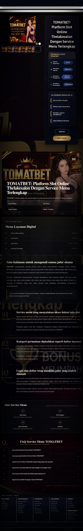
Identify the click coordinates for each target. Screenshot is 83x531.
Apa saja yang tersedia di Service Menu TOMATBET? (28, 456)
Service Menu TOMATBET (72, 515)
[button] (41, 7)
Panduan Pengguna (21, 505)
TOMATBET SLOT (4, 503)
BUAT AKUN (62, 138)
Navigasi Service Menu (22, 501)
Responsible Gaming (38, 512)
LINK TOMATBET (4, 507)
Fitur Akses (70, 501)
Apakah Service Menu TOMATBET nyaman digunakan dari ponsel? (32, 462)
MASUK (62, 132)
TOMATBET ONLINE (4, 505)
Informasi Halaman (71, 507)
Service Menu (70, 503)
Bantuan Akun (53, 505)
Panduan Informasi (38, 503)
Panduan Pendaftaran (55, 510)
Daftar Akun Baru (54, 503)
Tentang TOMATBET (71, 513)
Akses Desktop (20, 510)
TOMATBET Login (54, 501)
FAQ (35, 507)
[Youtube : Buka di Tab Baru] (81, 529)
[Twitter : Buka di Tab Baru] (76, 529)
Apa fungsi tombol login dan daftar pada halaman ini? (29, 474)
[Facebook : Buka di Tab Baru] (74, 529)
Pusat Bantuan (37, 501)
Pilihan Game (20, 503)
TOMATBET (10, 267)
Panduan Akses (20, 507)
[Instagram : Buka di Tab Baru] (78, 529)
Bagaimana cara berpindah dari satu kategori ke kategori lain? (31, 468)
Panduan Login (54, 507)
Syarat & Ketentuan (38, 510)
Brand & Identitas (71, 518)
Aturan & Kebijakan (71, 505)
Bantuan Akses (37, 505)
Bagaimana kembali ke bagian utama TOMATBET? (27, 480)
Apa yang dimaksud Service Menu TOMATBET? (26, 450)
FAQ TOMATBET (21, 512)
